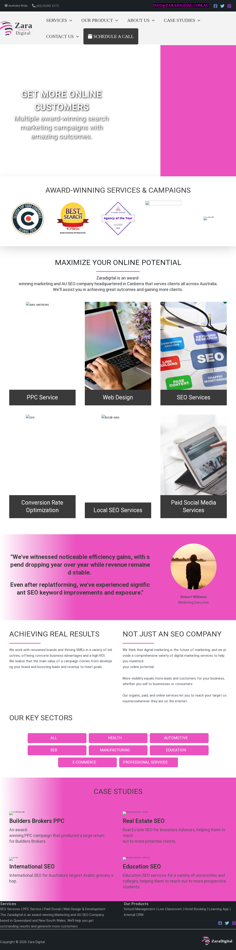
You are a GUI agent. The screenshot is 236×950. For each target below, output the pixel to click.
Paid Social (52, 909)
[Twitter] (222, 6)
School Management (139, 909)
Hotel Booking (195, 909)
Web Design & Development (84, 909)
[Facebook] (215, 6)
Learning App (219, 909)
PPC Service (32, 909)
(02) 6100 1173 (47, 6)
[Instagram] (229, 6)
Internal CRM (133, 915)
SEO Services (10, 909)
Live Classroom (170, 909)
